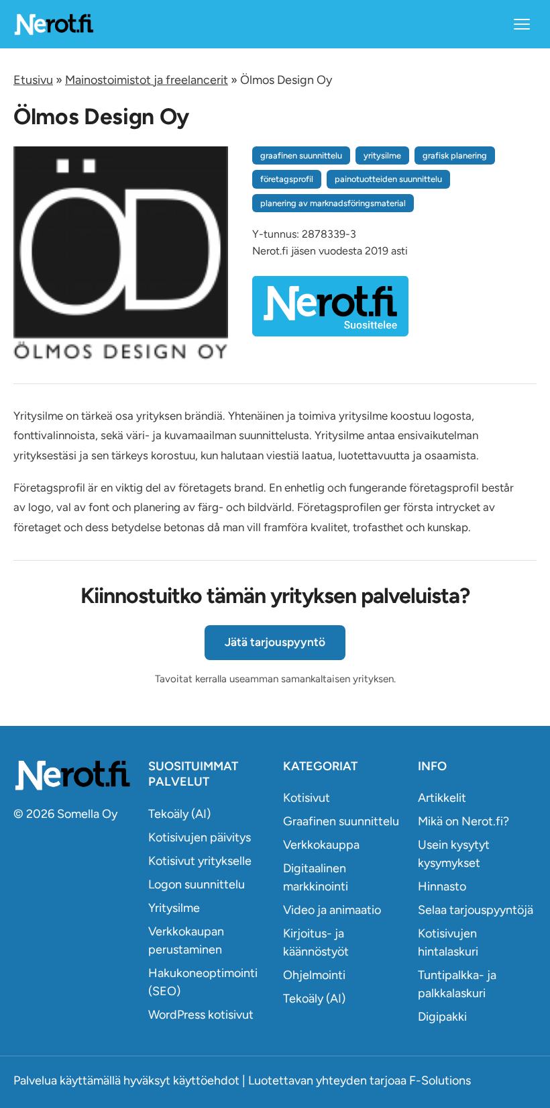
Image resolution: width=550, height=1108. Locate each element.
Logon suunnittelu (196, 884)
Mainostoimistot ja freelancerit (146, 80)
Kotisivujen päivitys (199, 837)
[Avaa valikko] (522, 24)
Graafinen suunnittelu (341, 821)
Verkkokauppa (321, 844)
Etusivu (33, 80)
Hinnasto (442, 886)
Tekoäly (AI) (179, 813)
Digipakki (442, 1016)
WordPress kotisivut (201, 1014)
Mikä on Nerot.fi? (463, 821)
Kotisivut (306, 797)
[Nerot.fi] (72, 775)
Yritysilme (174, 908)
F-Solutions (440, 1080)
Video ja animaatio (332, 910)
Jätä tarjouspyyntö (275, 642)
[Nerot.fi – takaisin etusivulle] (53, 24)
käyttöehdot (206, 1080)
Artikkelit (442, 797)
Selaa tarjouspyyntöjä (475, 910)
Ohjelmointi (314, 975)
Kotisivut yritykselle (200, 860)
